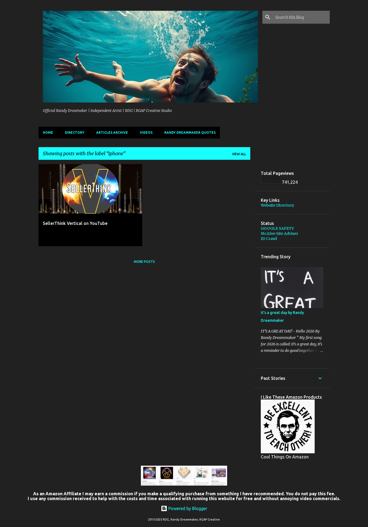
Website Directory (277, 205)
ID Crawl (269, 238)
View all (239, 154)
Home (48, 132)
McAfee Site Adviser (279, 233)
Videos (146, 132)
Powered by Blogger (187, 508)
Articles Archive (112, 132)
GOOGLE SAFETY (277, 228)
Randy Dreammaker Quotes (190, 132)
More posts (144, 261)
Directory (74, 132)
